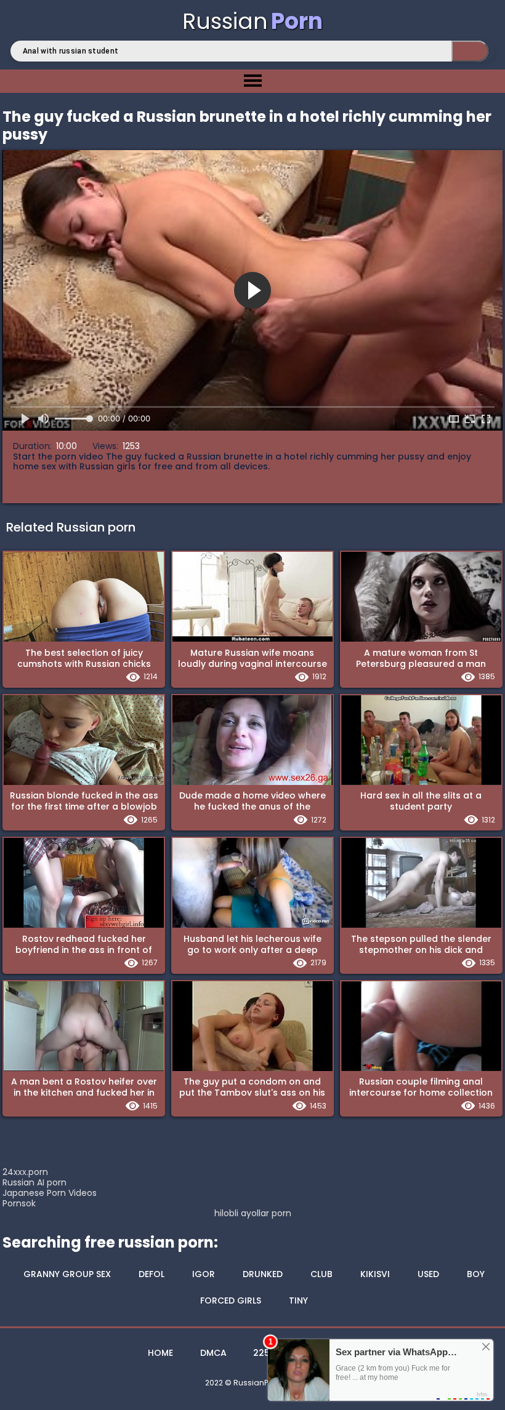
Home (160, 1353)
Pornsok (19, 1203)
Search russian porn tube (469, 51)
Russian (252, 21)
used (428, 1274)
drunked (263, 1274)
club (321, 1274)
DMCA (213, 1353)
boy (476, 1274)
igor (203, 1274)
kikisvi (375, 1274)
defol (151, 1274)
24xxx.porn (25, 1172)
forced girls (230, 1300)
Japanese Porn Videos (49, 1193)
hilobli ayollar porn (252, 1213)
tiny (298, 1300)
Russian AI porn (34, 1182)
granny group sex (67, 1274)
